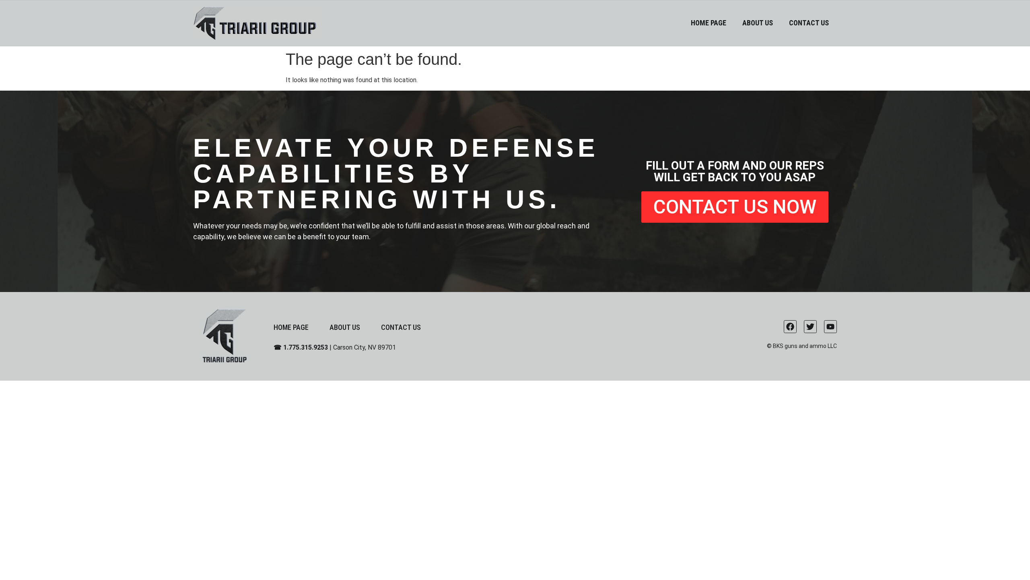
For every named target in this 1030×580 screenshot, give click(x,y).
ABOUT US (757, 23)
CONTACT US (809, 23)
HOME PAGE (708, 23)
